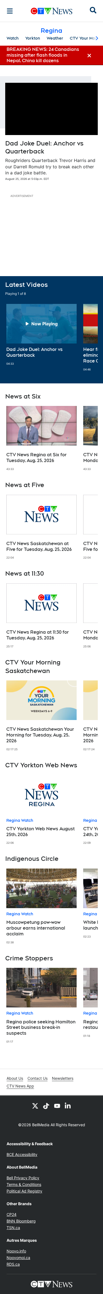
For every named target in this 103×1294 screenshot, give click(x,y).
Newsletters (62, 1078)
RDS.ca (13, 1264)
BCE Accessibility (22, 1154)
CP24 (11, 1214)
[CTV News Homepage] (51, 11)
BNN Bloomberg (21, 1221)
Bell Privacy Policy (23, 1177)
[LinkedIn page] (68, 1105)
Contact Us (37, 1078)
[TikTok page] (46, 1105)
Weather (55, 38)
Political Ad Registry (24, 1191)
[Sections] (9, 11)
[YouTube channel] (57, 1105)
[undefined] (41, 335)
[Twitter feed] (35, 1105)
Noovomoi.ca (18, 1257)
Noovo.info (16, 1251)
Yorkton (32, 38)
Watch (13, 38)
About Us (15, 1078)
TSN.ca (13, 1227)
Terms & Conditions (24, 1184)
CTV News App (20, 1086)
